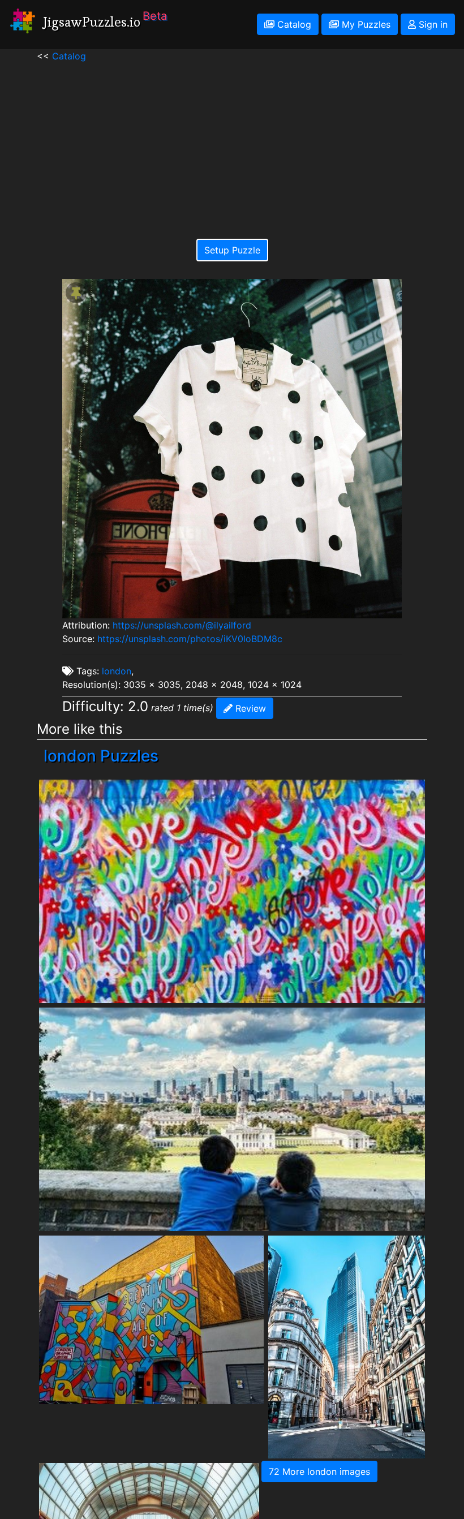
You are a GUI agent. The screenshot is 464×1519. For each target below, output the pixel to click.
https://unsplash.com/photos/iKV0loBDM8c (189, 638)
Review (249, 708)
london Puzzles (101, 755)
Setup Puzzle (232, 250)
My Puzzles (364, 24)
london (116, 671)
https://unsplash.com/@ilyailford (182, 625)
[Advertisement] (232, 142)
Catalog (292, 24)
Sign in (432, 24)
